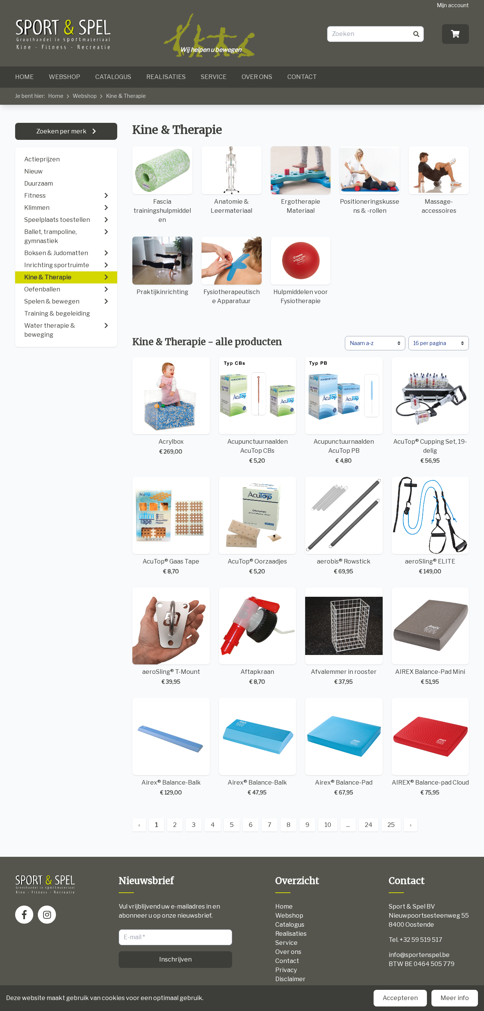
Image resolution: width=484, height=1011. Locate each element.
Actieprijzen (42, 159)
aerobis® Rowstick (344, 566)
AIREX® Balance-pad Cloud (430, 787)
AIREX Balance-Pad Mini (430, 676)
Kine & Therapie (126, 96)
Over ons (257, 77)
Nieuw (33, 171)
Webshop (64, 77)
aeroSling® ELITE (430, 566)
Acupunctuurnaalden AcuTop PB (343, 451)
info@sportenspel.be (419, 954)
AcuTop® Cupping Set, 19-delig (430, 451)
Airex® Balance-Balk (171, 787)
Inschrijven (175, 959)
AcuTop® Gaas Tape (171, 566)
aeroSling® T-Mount (171, 676)
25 (391, 824)
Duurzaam (38, 183)
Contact (302, 77)
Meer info (455, 998)
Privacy (286, 970)
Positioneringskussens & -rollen (369, 206)
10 (327, 824)
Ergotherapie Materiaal (300, 206)
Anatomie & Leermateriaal (231, 206)
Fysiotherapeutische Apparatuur (231, 296)
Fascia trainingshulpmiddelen (162, 210)
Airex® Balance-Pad (343, 787)
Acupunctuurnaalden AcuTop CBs (257, 451)
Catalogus (113, 77)
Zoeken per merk (62, 131)
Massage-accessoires (439, 206)
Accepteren (400, 998)
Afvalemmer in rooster (344, 676)
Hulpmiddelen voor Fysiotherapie (300, 296)
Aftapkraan (257, 676)
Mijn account (453, 5)
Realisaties (166, 77)
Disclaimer (290, 979)
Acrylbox (171, 446)
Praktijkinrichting (162, 292)
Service (213, 77)
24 (368, 824)
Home (24, 77)
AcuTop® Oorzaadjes (257, 566)
